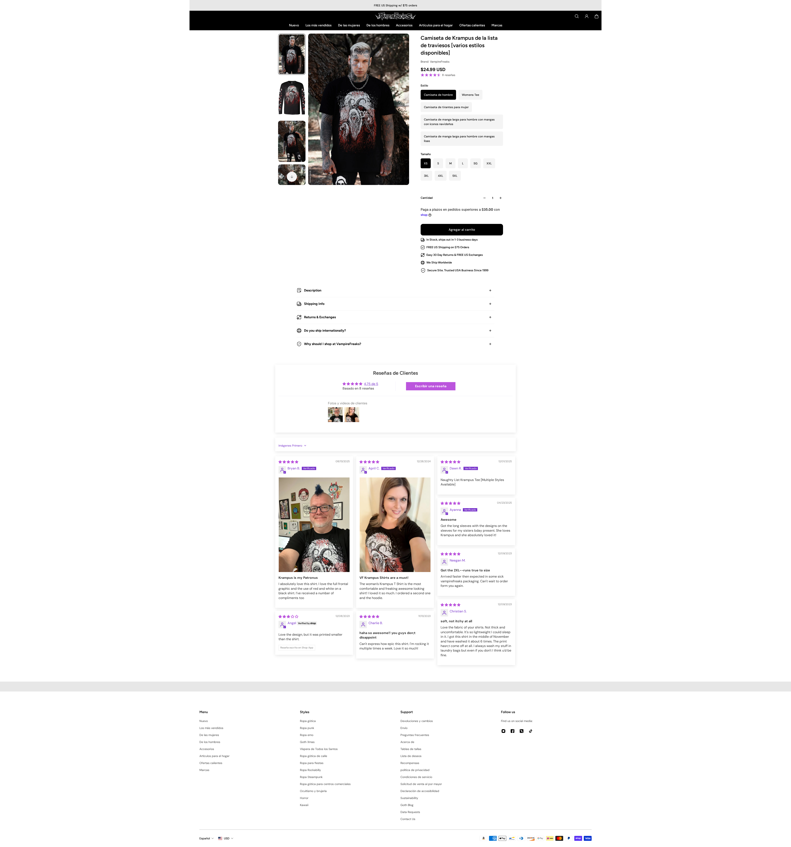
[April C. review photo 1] (395, 524)
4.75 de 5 (371, 384)
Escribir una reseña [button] (430, 386)
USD (226, 838)
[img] (288, 462)
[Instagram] (503, 731)
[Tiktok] (530, 731)
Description (312, 290)
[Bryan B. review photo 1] (314, 524)
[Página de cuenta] (587, 16)
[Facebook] (512, 731)
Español (204, 838)
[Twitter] (521, 731)
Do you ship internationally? (325, 330)
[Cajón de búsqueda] (577, 16)
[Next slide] (292, 177)
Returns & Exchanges (320, 317)
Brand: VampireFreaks (435, 61)
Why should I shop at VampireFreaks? (332, 344)
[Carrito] (596, 16)
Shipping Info (314, 304)
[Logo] (395, 16)
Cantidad (427, 198)
